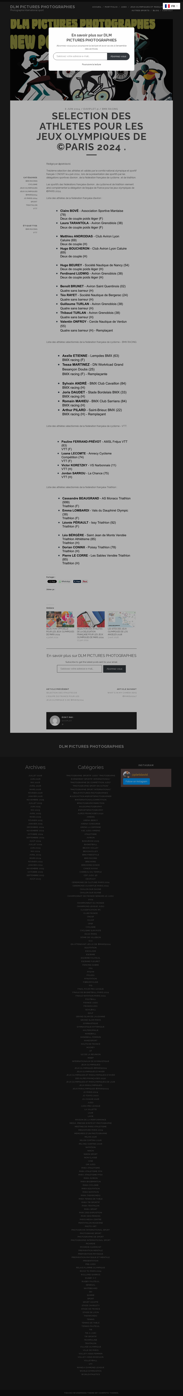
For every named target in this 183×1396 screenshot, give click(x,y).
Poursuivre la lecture (91, 64)
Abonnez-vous (118, 56)
